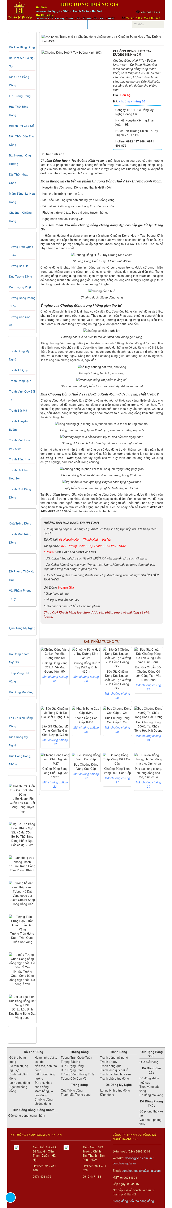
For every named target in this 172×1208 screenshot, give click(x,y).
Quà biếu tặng (148, 1062)
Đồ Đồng (50, 587)
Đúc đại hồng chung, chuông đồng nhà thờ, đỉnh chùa (148, 772)
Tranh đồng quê (20, 380)
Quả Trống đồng (20, 523)
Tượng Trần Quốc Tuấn (76, 1057)
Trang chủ (66, 36)
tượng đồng (120, 1201)
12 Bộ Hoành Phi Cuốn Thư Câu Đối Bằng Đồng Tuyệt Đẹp (22, 804)
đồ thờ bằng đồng (142, 1201)
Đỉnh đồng (107, 1094)
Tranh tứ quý (18, 370)
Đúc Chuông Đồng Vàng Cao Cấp (86, 766)
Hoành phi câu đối (21, 125)
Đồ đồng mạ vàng (21, 692)
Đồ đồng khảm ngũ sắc (149, 1080)
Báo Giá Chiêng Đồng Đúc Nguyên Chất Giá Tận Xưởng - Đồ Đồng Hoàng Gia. (117, 679)
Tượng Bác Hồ (19, 265)
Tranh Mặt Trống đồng (76, 1094)
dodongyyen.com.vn (138, 1158)
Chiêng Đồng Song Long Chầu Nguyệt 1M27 (55, 772)
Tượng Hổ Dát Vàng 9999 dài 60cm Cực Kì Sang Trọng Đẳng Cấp (22, 897)
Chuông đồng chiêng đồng (95, 36)
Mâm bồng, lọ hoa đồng (44, 1093)
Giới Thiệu (44, 24)
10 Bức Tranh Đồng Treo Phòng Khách (22, 868)
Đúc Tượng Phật (20, 287)
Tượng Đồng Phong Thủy (78, 1074)
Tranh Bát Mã (18, 410)
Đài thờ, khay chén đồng (43, 1084)
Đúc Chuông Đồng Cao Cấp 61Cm (117, 720)
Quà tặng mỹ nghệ (22, 628)
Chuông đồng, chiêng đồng (44, 1101)
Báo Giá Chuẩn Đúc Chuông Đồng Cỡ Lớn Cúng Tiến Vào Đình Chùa (148, 673)
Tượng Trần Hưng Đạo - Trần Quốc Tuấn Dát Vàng (22, 937)
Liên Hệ (79, 24)
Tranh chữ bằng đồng (114, 1078)
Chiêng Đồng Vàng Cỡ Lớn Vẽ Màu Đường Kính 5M (55, 667)
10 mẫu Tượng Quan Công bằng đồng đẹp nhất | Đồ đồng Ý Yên (22, 977)
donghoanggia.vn (124, 1163)
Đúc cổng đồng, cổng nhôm (26, 1115)
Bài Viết (62, 24)
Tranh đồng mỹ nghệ (114, 1057)
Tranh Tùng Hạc (20, 459)
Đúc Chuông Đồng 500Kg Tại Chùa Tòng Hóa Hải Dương (148, 726)
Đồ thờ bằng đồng (22, 47)
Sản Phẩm (24, 24)
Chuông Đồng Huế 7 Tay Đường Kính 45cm (72, 160)
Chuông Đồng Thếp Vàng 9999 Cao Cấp (117, 770)
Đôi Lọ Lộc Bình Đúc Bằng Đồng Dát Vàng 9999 (22, 1013)
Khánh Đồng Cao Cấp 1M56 (86, 720)
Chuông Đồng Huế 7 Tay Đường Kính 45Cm (86, 667)
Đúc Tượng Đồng (72, 1066)
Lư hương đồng (20, 96)
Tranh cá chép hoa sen (115, 1074)
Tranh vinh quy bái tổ (114, 1070)
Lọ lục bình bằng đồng (115, 1090)
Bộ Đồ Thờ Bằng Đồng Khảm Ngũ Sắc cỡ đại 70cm (22, 840)
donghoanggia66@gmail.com (141, 1170)
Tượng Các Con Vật (74, 1078)
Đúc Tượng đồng (20, 276)
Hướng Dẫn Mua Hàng (106, 24)
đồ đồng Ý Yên (51, 458)
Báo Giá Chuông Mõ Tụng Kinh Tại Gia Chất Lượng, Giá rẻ (55, 730)
